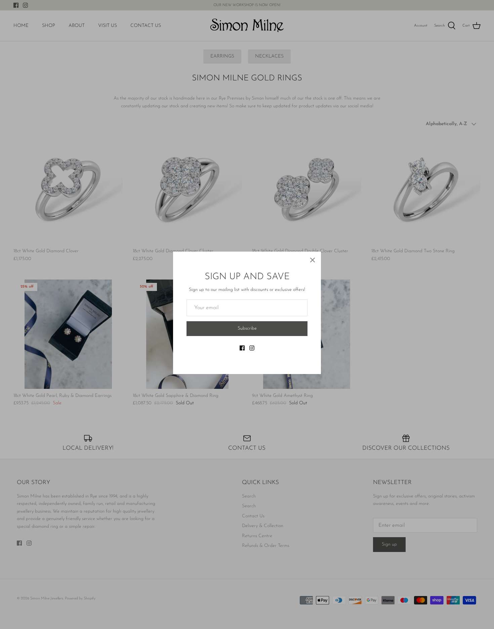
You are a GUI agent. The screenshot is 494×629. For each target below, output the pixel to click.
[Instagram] (251, 347)
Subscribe (247, 328)
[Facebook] (242, 347)
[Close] (312, 260)
